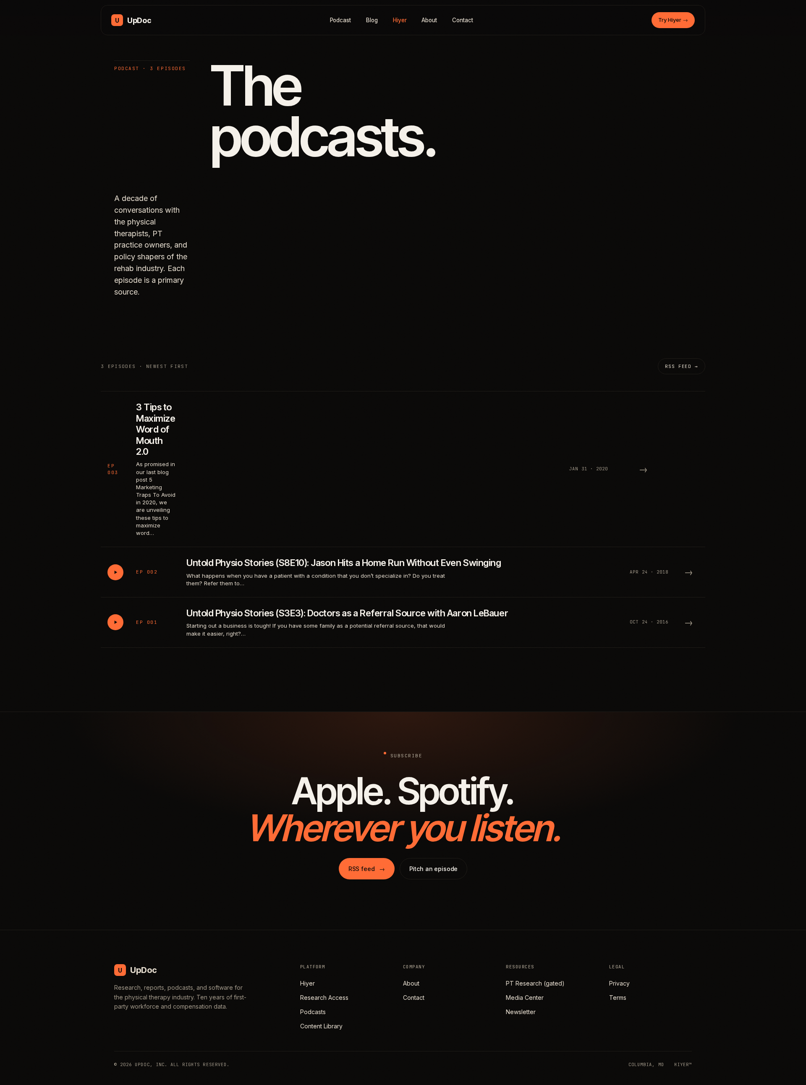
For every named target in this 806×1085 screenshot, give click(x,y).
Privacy (619, 983)
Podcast (340, 20)
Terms (617, 997)
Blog (372, 20)
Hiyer (400, 20)
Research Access (324, 997)
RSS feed (366, 868)
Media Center (525, 997)
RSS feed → (681, 366)
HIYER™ (683, 1064)
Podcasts (313, 1011)
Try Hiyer (673, 19)
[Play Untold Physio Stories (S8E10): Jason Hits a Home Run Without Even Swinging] (115, 572)
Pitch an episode (433, 868)
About (429, 20)
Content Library (321, 1026)
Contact (462, 20)
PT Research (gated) (535, 983)
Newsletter (521, 1011)
